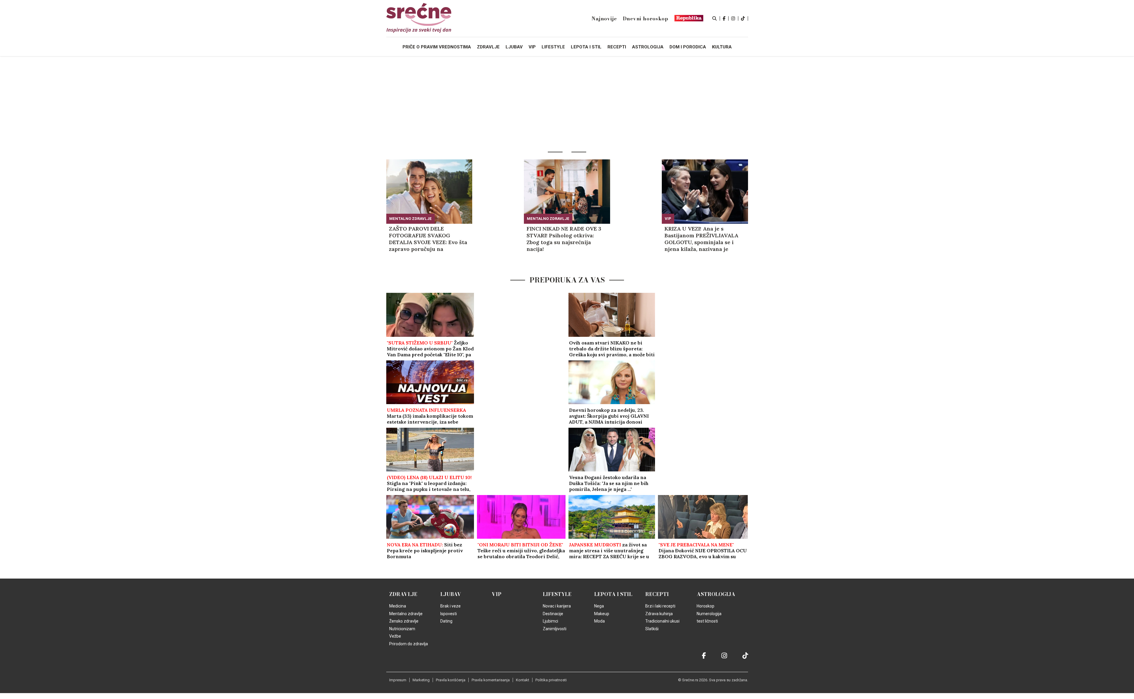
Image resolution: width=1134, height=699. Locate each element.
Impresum (397, 680)
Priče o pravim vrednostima (437, 47)
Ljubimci (550, 621)
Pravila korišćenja (450, 680)
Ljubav (450, 594)
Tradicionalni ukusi (662, 621)
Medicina (397, 606)
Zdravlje (403, 594)
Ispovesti (448, 613)
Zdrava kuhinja (659, 613)
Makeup (601, 613)
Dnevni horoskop (645, 18)
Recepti (657, 594)
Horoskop (705, 606)
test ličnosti (707, 621)
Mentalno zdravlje (410, 218)
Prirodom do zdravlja (408, 643)
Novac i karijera (557, 606)
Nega (599, 606)
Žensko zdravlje (403, 621)
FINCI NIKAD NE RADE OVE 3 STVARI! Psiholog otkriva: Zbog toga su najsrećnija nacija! (564, 238)
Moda (599, 621)
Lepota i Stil (613, 594)
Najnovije (604, 18)
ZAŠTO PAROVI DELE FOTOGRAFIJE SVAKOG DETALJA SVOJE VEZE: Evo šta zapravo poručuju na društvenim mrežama (428, 238)
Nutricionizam (402, 628)
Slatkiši (652, 628)
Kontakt (522, 680)
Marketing (421, 680)
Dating (446, 621)
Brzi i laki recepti (660, 606)
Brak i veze (450, 606)
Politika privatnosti (551, 680)
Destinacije (553, 613)
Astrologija (716, 594)
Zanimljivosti (554, 628)
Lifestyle (557, 594)
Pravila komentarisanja (491, 680)
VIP (668, 218)
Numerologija (709, 613)
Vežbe (395, 636)
